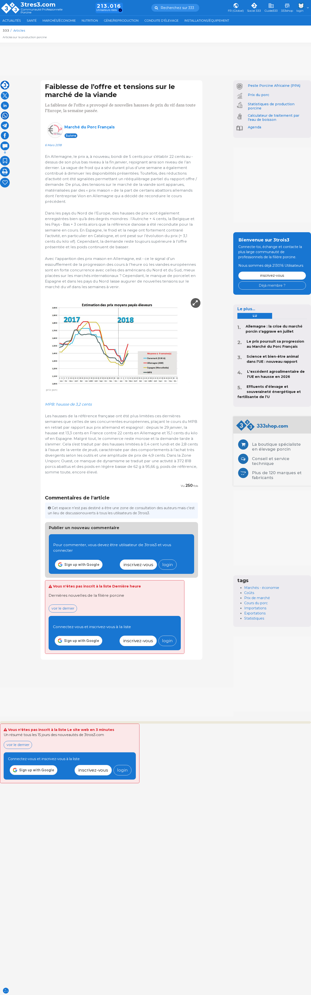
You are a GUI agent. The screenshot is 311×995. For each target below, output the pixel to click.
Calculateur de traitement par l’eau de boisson (273, 117)
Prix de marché (257, 598)
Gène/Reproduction (121, 20)
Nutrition (90, 20)
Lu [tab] (255, 316)
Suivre (71, 135)
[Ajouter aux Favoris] (5, 161)
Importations (255, 608)
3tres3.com (38, 5)
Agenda (254, 127)
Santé (32, 20)
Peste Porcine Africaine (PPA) (274, 85)
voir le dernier (63, 608)
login (167, 564)
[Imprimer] (5, 172)
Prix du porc (258, 95)
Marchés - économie (261, 588)
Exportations (255, 613)
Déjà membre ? (272, 285)
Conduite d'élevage (161, 20)
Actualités (11, 20)
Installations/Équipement (206, 20)
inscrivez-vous (138, 564)
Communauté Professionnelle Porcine (41, 11)
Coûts (249, 593)
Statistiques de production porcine (271, 106)
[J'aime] (5, 182)
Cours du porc (256, 603)
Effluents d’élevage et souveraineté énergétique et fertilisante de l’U (269, 391)
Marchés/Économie (59, 20)
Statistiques (254, 618)
